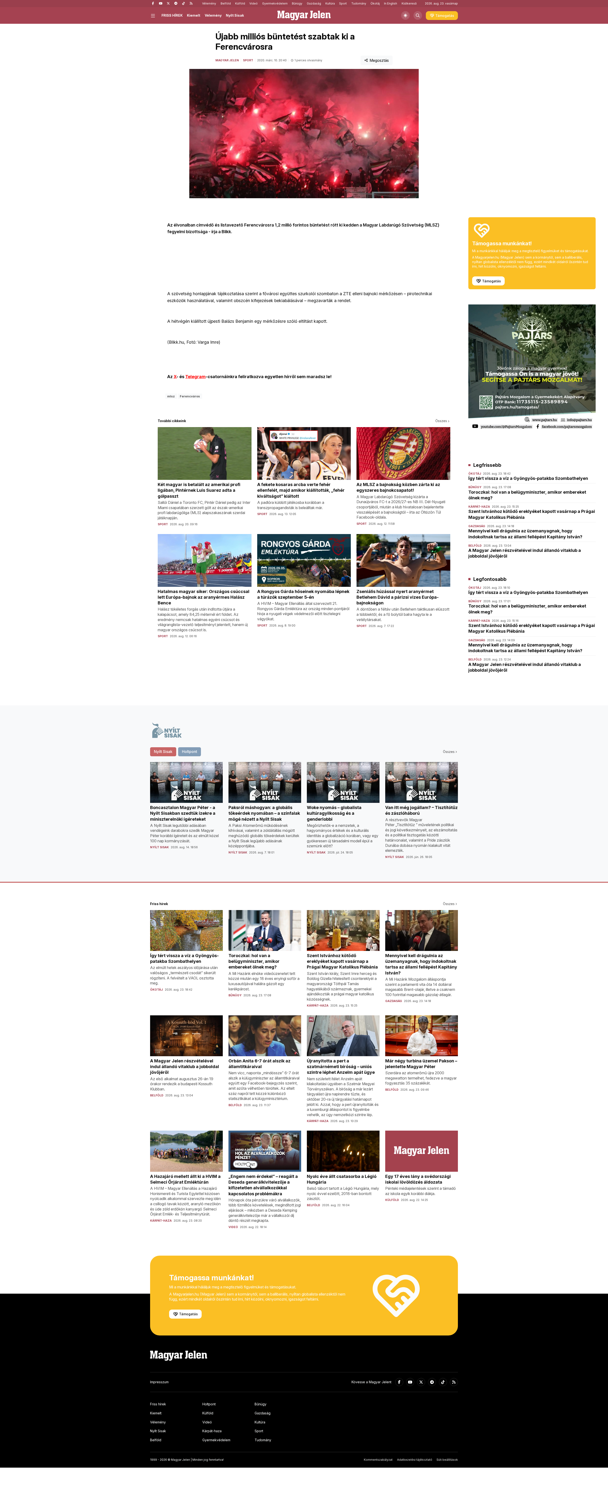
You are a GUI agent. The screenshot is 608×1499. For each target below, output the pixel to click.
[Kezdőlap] (304, 15)
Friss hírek (158, 1404)
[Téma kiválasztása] (405, 15)
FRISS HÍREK (172, 15)
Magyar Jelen (227, 60)
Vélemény (209, 3)
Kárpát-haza (212, 1431)
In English (390, 3)
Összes (441, 421)
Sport (343, 3)
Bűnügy (297, 3)
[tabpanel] (304, 814)
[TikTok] (183, 3)
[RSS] (191, 3)
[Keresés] (417, 15)
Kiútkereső (409, 3)
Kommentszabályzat (378, 1459)
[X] (168, 3)
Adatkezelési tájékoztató (414, 1459)
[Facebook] (153, 3)
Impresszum (159, 1382)
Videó (253, 3)
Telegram (195, 376)
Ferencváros (190, 396)
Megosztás (379, 60)
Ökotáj (375, 3)
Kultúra (330, 3)
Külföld (240, 3)
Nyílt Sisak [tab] (163, 751)
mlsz (171, 396)
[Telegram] (176, 3)
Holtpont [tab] (189, 751)
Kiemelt (193, 15)
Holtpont (209, 1404)
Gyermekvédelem (275, 3)
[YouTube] (160, 3)
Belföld (226, 3)
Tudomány (358, 3)
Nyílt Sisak (235, 15)
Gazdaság (314, 3)
